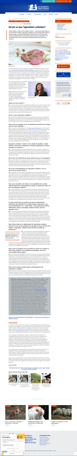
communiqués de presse (64, 52)
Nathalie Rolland (17, 95)
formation (65, 56)
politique (57, 58)
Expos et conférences (44, 440)
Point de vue (36, 405)
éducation (57, 59)
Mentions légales (11, 453)
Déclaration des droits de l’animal (63, 83)
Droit (45, 14)
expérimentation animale (59, 56)
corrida (67, 54)
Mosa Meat (18, 310)
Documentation (37, 14)
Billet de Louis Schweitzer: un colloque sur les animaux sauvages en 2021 (25, 385)
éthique (62, 59)
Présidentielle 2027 (62, 1)
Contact (56, 14)
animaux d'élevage (63, 50)
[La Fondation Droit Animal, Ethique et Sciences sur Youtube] (69, 103)
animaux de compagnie (59, 51)
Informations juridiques (45, 439)
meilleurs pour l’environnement (34, 128)
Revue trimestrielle (24, 21)
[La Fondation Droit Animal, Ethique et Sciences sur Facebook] (66, 103)
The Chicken (28, 327)
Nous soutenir (47, 1)
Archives (56, 35)
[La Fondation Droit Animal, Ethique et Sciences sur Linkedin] (58, 103)
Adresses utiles (43, 444)
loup (68, 56)
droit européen (57, 55)
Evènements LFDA (60, 25)
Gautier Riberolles (27, 23)
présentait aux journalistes (40, 289)
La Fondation (21, 14)
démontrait (13, 287)
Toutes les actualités (61, 24)
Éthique (16, 21)
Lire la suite (8, 426)
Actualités (51, 14)
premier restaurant (20, 330)
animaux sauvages (66, 51)
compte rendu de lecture (60, 54)
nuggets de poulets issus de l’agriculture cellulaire (23, 70)
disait (43, 279)
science (60, 58)
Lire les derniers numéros (63, 44)
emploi (61, 55)
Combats (29, 14)
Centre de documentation (45, 443)
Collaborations (60, 26)
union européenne (65, 58)
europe (64, 55)
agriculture (57, 50)
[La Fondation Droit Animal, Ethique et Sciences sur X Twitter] (61, 103)
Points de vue (59, 27)
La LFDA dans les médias (62, 29)
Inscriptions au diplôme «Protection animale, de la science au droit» (47, 385)
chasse (56, 52)
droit (70, 54)
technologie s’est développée (41, 290)
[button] (63, 21)
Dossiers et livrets (43, 441)
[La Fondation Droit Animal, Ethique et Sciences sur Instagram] (63, 103)
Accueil (10, 18)
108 (12, 21)
